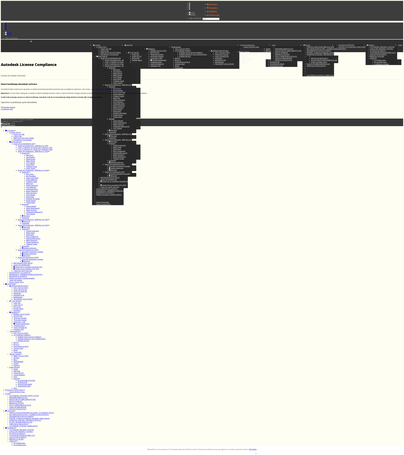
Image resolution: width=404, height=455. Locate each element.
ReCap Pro (135, 58)
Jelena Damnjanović (120, 123)
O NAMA (97, 45)
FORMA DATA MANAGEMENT (191, 53)
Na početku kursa (380, 60)
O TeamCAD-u (101, 47)
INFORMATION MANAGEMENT (319, 51)
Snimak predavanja (116, 162)
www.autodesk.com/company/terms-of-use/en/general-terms (112, 89)
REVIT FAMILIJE (281, 53)
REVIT (177, 58)
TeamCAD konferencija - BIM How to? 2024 (120, 85)
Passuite (16, 379)
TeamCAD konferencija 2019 (114, 164)
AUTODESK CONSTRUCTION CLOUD (24, 396)
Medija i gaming (15, 354)
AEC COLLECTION (182, 49)
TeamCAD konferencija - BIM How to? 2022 (120, 140)
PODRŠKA (212, 11)
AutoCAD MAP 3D (222, 56)
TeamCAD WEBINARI (108, 179)
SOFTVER (129, 45)
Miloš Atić (116, 98)
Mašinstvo (151, 49)
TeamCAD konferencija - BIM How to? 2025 (120, 66)
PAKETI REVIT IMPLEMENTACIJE (288, 51)
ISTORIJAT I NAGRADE (109, 54)
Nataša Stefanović (119, 100)
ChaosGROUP (18, 373)
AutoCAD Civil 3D (221, 54)
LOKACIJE (104, 51)
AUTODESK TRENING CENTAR (382, 47)
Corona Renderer (19, 375)
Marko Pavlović (118, 107)
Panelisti (111, 119)
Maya (15, 360)
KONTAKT (212, 4)
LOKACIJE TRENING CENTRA (381, 49)
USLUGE (307, 45)
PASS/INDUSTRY (24, 386)
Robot (177, 66)
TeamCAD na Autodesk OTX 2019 (114, 185)
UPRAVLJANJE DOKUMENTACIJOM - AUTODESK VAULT (329, 47)
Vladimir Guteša (118, 81)
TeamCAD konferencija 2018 (114, 172)
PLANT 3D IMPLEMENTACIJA (318, 64)
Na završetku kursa (380, 62)
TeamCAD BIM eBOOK (283, 58)
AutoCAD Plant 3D (157, 64)
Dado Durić (117, 111)
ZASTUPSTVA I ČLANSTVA (106, 189)
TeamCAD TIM (105, 49)
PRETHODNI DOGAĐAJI (109, 178)
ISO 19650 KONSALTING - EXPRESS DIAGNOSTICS (326, 49)
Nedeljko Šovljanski (120, 113)
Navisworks (179, 68)
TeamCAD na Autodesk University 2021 (115, 181)
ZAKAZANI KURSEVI (378, 54)
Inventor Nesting (157, 54)
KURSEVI (371, 45)
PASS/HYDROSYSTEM (26, 380)
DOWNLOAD (213, 15)
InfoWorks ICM (220, 60)
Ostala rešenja (14, 367)
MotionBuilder (18, 362)
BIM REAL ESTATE (282, 54)
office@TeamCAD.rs (8, 125)
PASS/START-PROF (25, 384)
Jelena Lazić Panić (32, 178)
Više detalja (252, 449)
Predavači (112, 68)
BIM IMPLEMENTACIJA (284, 49)
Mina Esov (116, 70)
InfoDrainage (219, 62)
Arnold (15, 363)
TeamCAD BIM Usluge (319, 62)
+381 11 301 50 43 (195, 18)
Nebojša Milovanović (120, 153)
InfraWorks (218, 58)
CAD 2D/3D (134, 53)
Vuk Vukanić (117, 77)
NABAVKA (213, 8)
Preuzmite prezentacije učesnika (119, 166)
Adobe (15, 369)
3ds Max (16, 358)
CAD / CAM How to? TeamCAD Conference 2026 (122, 64)
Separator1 (17, 310)
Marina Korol (117, 73)
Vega (15, 388)
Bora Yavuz (30, 174)
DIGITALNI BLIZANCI (283, 60)
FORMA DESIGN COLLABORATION (193, 54)
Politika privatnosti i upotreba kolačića (109, 195)
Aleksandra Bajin (119, 104)
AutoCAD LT (137, 56)
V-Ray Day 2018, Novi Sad (109, 187)
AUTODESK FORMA (183, 51)
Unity (15, 377)
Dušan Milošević (118, 94)
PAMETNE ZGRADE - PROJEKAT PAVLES (323, 54)
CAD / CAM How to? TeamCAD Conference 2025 (122, 62)
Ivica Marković (118, 102)
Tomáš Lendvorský (119, 145)
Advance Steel (180, 64)
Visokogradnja (176, 47)
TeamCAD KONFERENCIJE (110, 58)
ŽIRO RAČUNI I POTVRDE (110, 53)
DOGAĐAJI (102, 56)
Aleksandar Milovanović (121, 126)
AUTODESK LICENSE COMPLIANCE (321, 75)
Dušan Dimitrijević (119, 157)
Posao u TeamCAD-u (103, 204)
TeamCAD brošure (102, 202)
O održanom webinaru (381, 64)
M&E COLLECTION (21, 356)
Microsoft (16, 371)
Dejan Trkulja (117, 83)
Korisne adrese (137, 60)
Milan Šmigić (117, 75)
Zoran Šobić (117, 79)
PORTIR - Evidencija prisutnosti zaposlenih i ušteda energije (327, 53)
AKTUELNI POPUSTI (346, 45)
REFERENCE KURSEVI (105, 193)
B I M (273, 45)
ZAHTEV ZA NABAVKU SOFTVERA (352, 47)
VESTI (400, 45)
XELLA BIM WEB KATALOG (286, 56)
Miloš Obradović (118, 155)
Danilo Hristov (118, 115)
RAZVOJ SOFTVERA (248, 45)
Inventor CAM (157, 58)
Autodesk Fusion (156, 62)
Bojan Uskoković (119, 106)
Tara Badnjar (117, 71)
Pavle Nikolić (117, 109)
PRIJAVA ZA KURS (377, 56)
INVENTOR (154, 53)
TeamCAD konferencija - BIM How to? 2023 (120, 134)
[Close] (1, 127)
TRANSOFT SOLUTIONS (224, 64)
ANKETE (373, 58)
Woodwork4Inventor (159, 60)
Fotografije (112, 132)
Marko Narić (117, 147)
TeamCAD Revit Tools (251, 47)
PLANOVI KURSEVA (378, 51)
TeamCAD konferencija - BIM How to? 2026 (120, 60)
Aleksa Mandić (118, 121)
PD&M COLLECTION (158, 51)
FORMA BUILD (185, 56)
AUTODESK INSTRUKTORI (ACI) (382, 53)
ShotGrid (16, 365)
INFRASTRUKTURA (221, 51)
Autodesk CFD (155, 66)
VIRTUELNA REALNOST (316, 66)
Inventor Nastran (157, 56)
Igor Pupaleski (118, 90)
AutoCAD (135, 54)
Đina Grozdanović (119, 151)
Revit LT (178, 60)
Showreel (113, 130)
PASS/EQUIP (22, 382)
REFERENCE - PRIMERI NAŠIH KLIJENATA (113, 191)
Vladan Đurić (117, 117)
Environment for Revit (182, 62)
